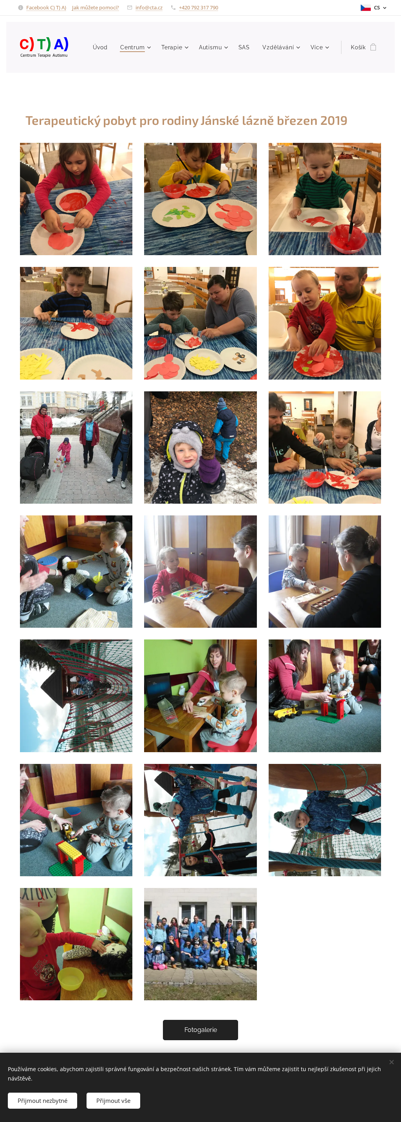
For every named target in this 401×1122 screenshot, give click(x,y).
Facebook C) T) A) (46, 7)
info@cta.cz (149, 7)
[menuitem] (102, 47)
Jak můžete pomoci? (95, 7)
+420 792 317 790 (198, 7)
